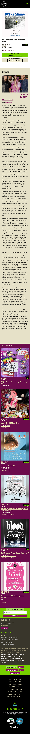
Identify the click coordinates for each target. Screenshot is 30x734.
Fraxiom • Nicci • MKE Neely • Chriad (10, 423)
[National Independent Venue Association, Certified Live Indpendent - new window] (11, 721)
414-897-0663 (4, 625)
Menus (15, 679)
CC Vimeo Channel (12, 694)
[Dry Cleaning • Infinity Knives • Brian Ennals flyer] (15, 12)
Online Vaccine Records (12, 689)
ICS (13, 50)
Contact (22, 689)
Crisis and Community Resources (15, 684)
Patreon (21, 667)
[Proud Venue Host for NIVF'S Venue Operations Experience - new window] (19, 721)
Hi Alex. (21, 713)
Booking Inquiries (7, 632)
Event (19, 55)
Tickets (12, 55)
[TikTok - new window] (21, 709)
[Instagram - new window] (26, 96)
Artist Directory (10, 697)
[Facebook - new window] (21, 96)
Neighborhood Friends (15, 686)
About (20, 679)
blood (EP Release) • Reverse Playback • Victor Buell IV (15, 553)
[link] (15, 362)
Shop (21, 670)
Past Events (20, 697)
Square (11, 60)
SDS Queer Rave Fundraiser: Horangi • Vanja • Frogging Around (15, 382)
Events (10, 679)
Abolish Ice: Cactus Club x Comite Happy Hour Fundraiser (12, 596)
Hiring (20, 691)
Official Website (24, 94)
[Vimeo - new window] (16, 709)
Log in (21, 714)
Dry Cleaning (7, 99)
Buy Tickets (6, 428)
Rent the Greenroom (12, 670)
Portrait (19, 60)
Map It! (5, 628)
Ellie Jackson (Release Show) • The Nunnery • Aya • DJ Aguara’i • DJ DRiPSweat (14, 509)
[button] (27, 4)
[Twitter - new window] (23, 96)
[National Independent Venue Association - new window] (15, 727)
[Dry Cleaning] (15, 75)
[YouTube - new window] (19, 709)
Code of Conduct (13, 681)
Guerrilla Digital (17, 713)
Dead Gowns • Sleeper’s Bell (8, 466)
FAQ (20, 681)
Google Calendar (7, 50)
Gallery (20, 694)
